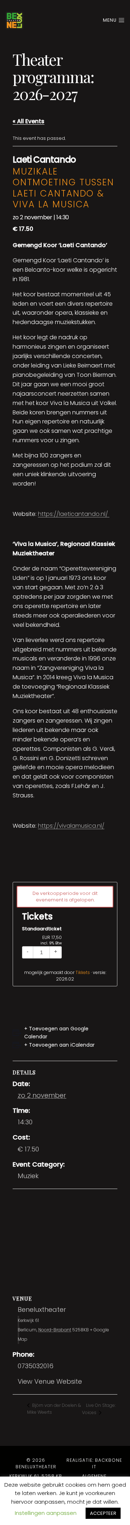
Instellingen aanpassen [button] (46, 1513)
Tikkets (82, 972)
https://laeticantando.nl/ (73, 514)
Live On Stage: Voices (99, 1409)
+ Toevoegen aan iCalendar (59, 1044)
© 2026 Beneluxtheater (36, 1463)
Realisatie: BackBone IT (94, 1463)
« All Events (28, 121)
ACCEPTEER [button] (103, 1513)
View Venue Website (50, 1381)
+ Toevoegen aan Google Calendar (56, 1033)
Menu (110, 20)
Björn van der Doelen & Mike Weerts (54, 1408)
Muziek (28, 1175)
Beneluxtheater (42, 1309)
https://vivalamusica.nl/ (71, 826)
